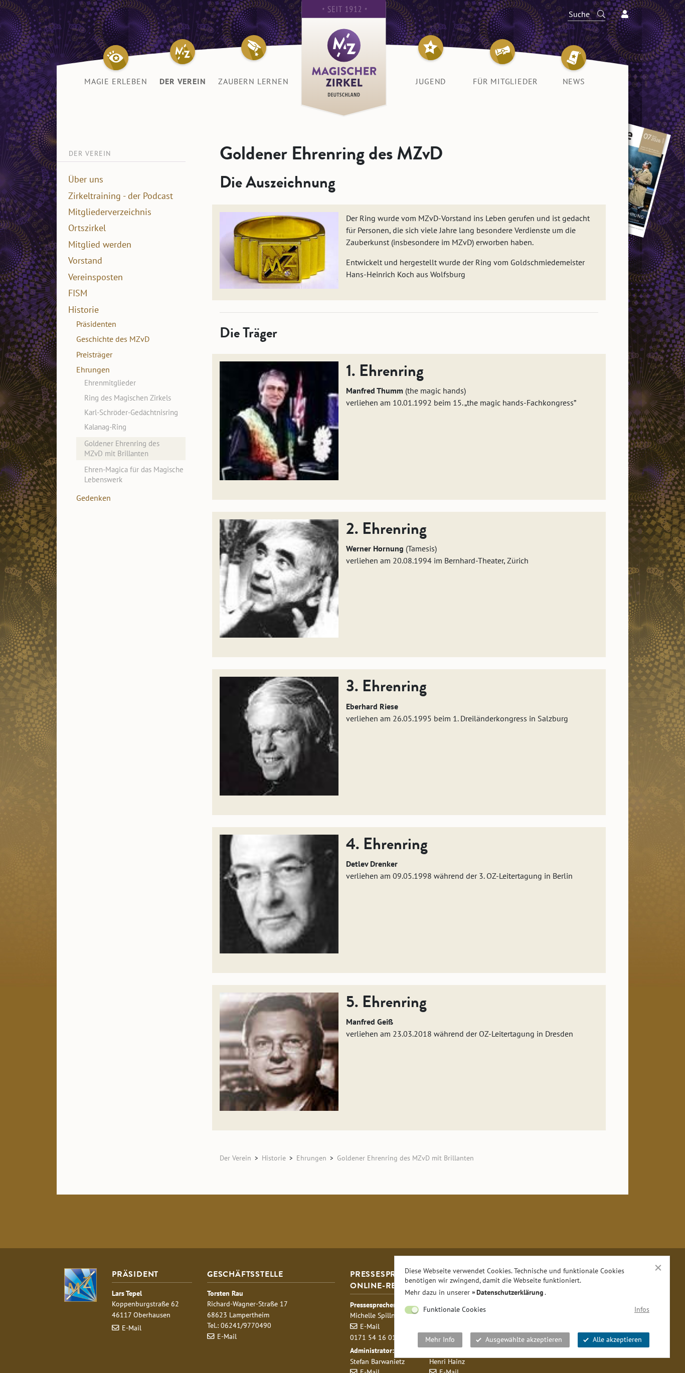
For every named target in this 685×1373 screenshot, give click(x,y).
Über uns (85, 179)
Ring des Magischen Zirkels (127, 398)
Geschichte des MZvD (112, 339)
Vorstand (85, 261)
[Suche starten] (596, 14)
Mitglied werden (99, 244)
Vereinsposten (95, 277)
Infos (641, 1309)
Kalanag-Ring (105, 427)
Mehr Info (440, 1339)
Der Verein (235, 1157)
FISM (77, 293)
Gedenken (93, 498)
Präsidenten (96, 324)
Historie (83, 309)
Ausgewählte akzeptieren (523, 1339)
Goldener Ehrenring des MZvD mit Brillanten (121, 448)
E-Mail (131, 1327)
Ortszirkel (87, 228)
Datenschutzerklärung (510, 1292)
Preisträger (94, 354)
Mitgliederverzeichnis (109, 212)
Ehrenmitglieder (110, 383)
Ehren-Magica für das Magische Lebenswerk (134, 474)
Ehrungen (93, 369)
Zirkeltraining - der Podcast (120, 196)
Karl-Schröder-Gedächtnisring (131, 412)
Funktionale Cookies (454, 1309)
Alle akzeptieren (617, 1339)
